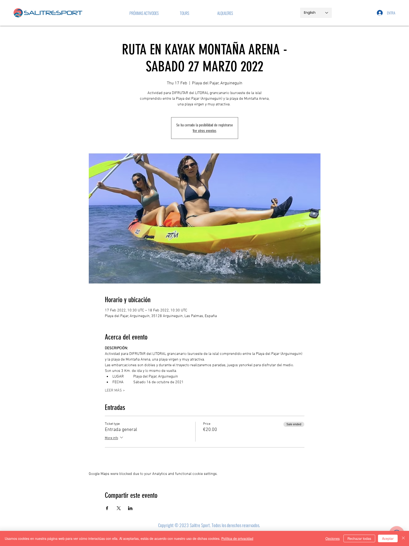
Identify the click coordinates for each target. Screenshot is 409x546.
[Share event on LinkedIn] (130, 508)
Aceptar (388, 538)
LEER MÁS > (115, 390)
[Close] (403, 538)
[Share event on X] (118, 508)
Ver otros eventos (204, 131)
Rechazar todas (359, 538)
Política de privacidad (237, 538)
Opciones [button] (332, 538)
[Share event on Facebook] (107, 508)
